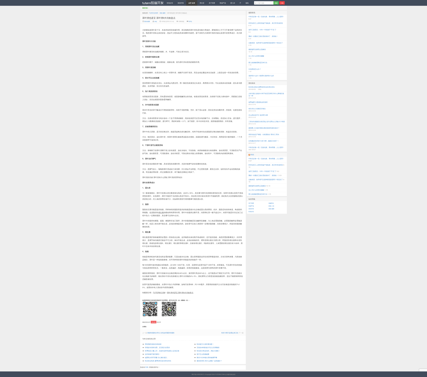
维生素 (161, 212)
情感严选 (223, 3)
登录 (146, 367)
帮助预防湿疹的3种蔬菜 (153, 344)
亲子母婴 (212, 3)
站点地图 (227, 374)
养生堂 (202, 3)
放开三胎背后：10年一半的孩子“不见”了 (262, 29)
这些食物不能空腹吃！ (153, 354)
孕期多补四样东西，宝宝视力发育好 (157, 347)
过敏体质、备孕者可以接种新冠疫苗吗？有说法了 (266, 43)
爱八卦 (232, 3)
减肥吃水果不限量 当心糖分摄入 (156, 357)
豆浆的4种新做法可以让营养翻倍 (208, 347)
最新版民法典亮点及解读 (257, 49)
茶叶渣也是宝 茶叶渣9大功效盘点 (158, 17)
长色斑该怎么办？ (255, 69)
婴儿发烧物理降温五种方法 (258, 62)
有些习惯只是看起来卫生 (229, 333)
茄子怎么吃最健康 (203, 354)
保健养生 (271, 203)
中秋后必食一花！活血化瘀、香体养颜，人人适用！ (266, 16)
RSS (252, 154)
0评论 (190, 21)
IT (240, 3)
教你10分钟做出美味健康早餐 (207, 357)
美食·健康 (162, 13)
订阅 (282, 3)
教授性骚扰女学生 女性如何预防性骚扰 (160, 333)
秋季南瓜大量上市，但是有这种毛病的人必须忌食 (162, 351)
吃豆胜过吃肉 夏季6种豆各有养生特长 (158, 361)
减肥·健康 (191, 3)
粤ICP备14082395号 (198, 374)
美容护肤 (181, 3)
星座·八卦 (271, 206)
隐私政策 (232, 374)
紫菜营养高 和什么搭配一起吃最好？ (209, 361)
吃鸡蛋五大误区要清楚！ (205, 344)
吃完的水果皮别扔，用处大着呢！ (208, 351)
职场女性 (170, 3)
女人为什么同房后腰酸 (256, 56)
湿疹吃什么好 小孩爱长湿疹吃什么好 (261, 75)
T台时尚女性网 (152, 3)
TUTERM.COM (159, 292)
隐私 (247, 3)
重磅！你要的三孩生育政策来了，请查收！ (263, 36)
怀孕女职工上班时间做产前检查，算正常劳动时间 (266, 23)
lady (155, 21)
